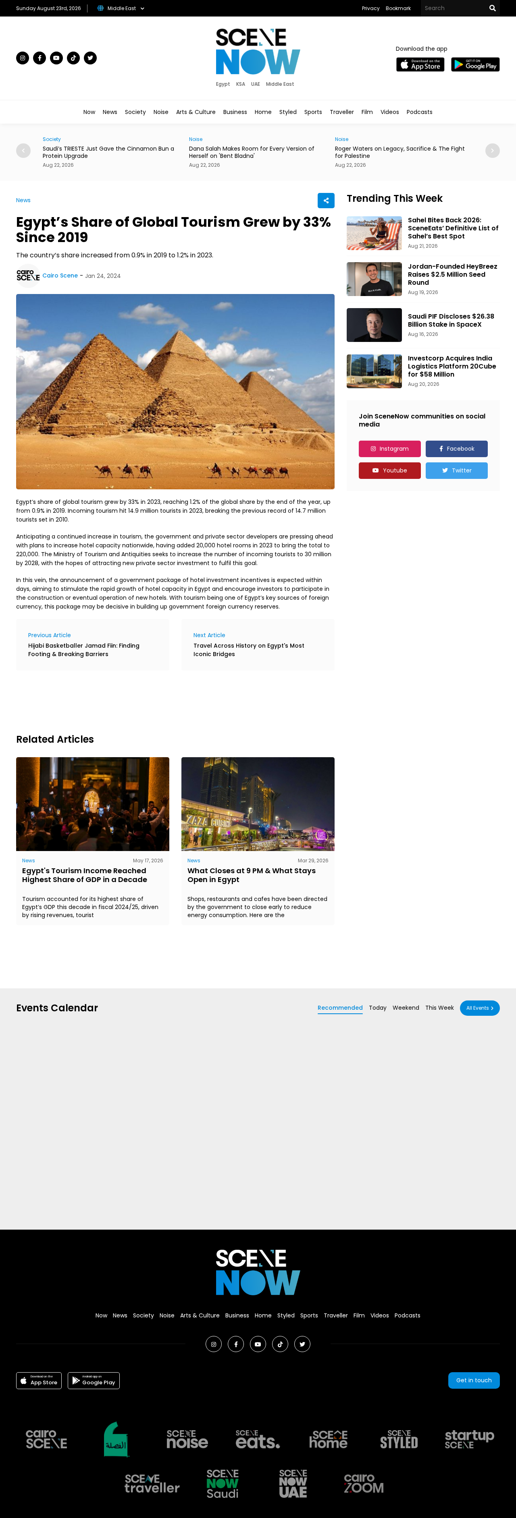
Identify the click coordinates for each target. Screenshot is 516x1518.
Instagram (394, 449)
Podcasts (420, 112)
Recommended (340, 1008)
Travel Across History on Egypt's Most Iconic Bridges (249, 650)
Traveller (342, 112)
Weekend (406, 1008)
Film (367, 112)
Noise (161, 112)
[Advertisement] (163, 701)
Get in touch (474, 1380)
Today (378, 1008)
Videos (390, 112)
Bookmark (398, 8)
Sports (313, 112)
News (110, 112)
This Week (439, 1008)
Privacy (371, 8)
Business (235, 112)
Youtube (395, 470)
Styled (288, 112)
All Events (477, 1007)
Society (135, 112)
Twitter (462, 470)
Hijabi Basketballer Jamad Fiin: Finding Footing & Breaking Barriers (83, 650)
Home (263, 112)
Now (89, 112)
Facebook (460, 449)
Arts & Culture (196, 112)
